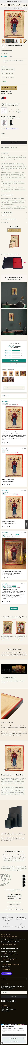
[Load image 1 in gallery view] (14, 24)
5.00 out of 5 (18, 346)
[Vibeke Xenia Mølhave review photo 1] (14, 553)
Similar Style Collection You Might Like (14, 617)
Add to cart (14, 142)
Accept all (14, 1035)
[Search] (4, 4)
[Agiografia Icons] (14, 5)
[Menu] (1, 4)
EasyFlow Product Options (12, 128)
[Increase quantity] (8, 136)
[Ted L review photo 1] (14, 418)
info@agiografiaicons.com (10, 944)
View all (14, 619)
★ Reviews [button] (26, 524)
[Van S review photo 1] (14, 466)
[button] (4, 56)
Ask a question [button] (14, 364)
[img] (5, 401)
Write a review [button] (14, 360)
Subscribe (14, 996)
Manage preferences (14, 1041)
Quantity (3, 133)
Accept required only (14, 1038)
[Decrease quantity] (2, 136)
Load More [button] (14, 608)
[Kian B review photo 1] (14, 508)
